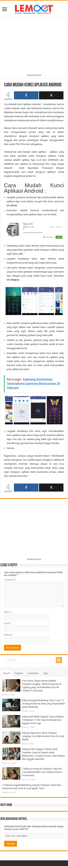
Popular (19, 673)
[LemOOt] (34, 8)
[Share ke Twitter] (51, 95)
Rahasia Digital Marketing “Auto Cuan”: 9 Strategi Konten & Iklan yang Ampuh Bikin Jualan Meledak (43, 703)
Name (8, 612)
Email (7, 623)
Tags (45, 673)
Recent (6, 673)
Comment (10, 579)
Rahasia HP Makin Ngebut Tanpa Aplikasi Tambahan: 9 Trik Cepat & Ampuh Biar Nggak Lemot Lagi (43, 720)
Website (8, 634)
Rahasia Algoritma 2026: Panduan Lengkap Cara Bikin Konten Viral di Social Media (43, 736)
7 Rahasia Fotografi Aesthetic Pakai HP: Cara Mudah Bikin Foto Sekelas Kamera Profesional (42, 772)
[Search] (59, 660)
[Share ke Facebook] (26, 95)
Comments (33, 673)
